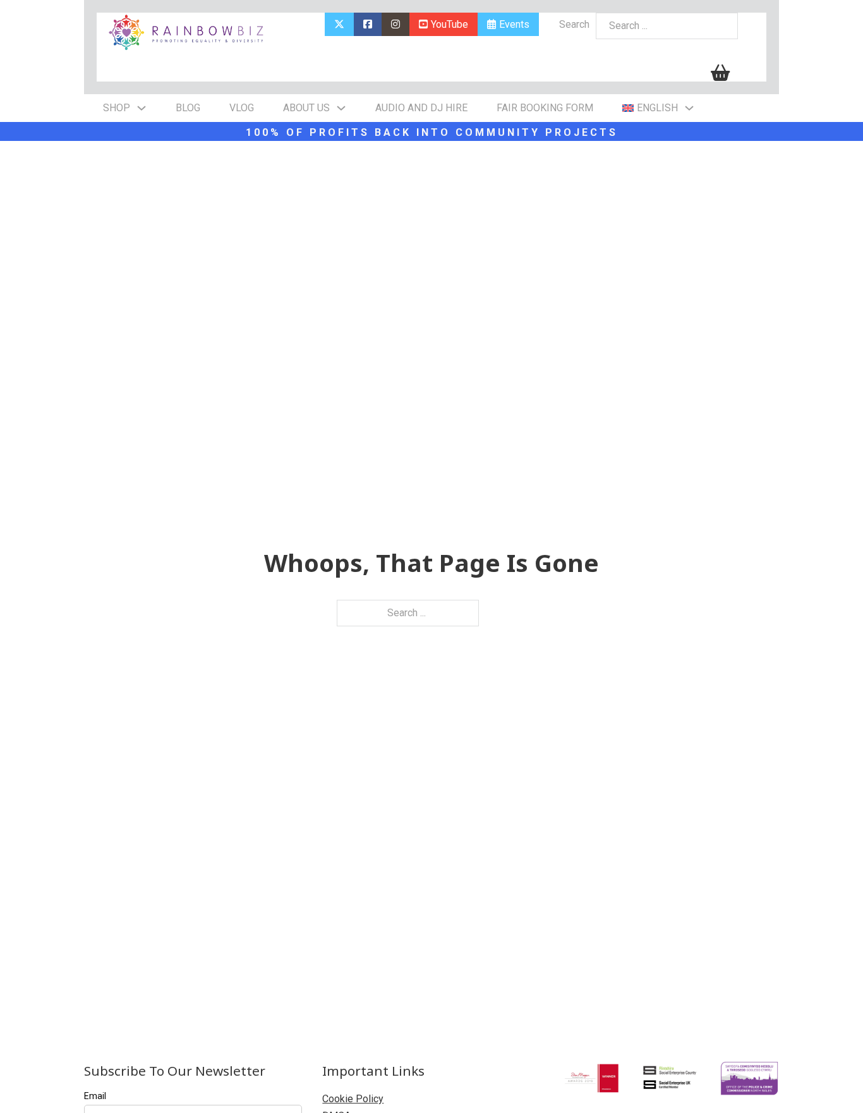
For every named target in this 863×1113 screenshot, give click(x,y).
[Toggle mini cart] (720, 73)
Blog (188, 108)
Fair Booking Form (545, 108)
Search (574, 24)
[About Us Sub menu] (341, 108)
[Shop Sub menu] (141, 108)
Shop (116, 108)
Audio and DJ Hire (421, 108)
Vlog (241, 108)
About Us (306, 108)
